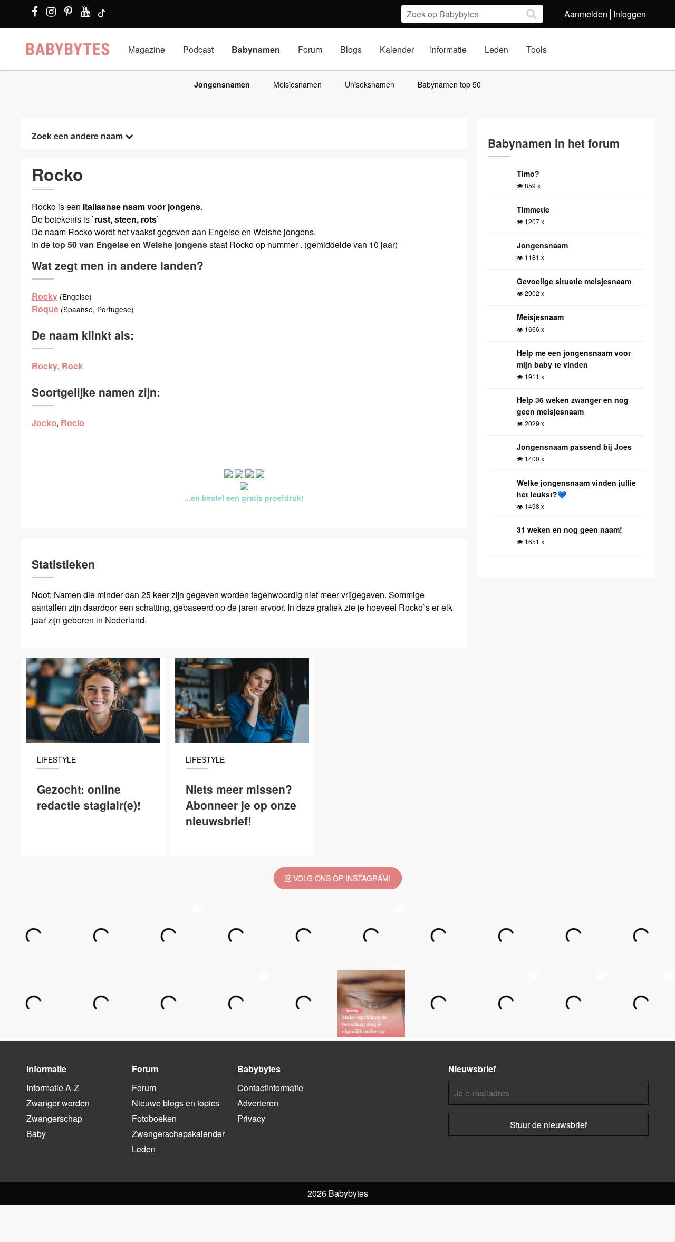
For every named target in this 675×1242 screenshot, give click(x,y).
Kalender (397, 49)
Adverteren (257, 1103)
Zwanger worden (58, 1103)
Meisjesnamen (297, 84)
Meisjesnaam (540, 317)
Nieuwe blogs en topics (175, 1103)
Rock (72, 366)
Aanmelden (586, 14)
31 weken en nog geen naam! (569, 529)
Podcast (198, 49)
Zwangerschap (54, 1118)
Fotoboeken (154, 1118)
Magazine (146, 49)
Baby (36, 1134)
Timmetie (533, 209)
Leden (496, 49)
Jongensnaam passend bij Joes (574, 446)
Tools (536, 49)
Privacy (251, 1118)
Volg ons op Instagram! (341, 878)
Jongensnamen (222, 84)
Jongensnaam (542, 245)
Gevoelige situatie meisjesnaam (574, 281)
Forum (310, 49)
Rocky (44, 296)
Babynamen (256, 49)
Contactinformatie (270, 1088)
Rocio (72, 423)
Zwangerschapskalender (178, 1134)
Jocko (44, 423)
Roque (45, 309)
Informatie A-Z (52, 1088)
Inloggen (629, 14)
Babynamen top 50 (449, 84)
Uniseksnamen (369, 84)
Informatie (448, 49)
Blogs (351, 49)
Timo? (528, 173)
